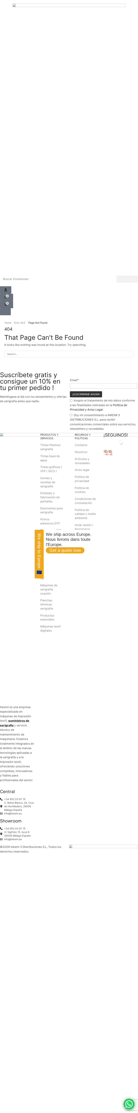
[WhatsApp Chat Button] (129, 1104)
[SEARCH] (130, 354)
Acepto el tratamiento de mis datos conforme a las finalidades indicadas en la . (102, 405)
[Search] (127, 279)
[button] (5, 290)
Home (7, 322)
